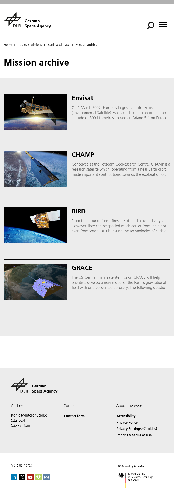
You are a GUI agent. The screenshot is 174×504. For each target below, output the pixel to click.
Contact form (74, 416)
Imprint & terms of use (134, 435)
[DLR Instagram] (46, 479)
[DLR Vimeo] (38, 479)
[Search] (151, 25)
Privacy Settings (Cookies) (136, 428)
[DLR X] (22, 479)
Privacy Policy (127, 422)
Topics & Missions (30, 44)
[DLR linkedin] (14, 479)
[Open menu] (162, 23)
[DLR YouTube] (30, 479)
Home (8, 44)
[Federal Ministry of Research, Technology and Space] (140, 492)
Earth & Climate (59, 44)
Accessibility (126, 416)
